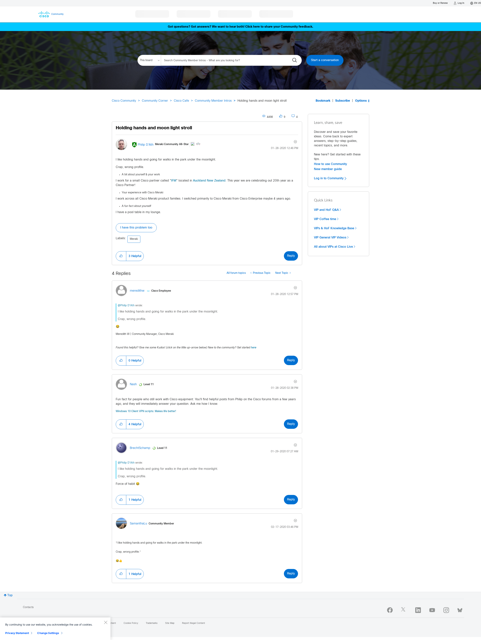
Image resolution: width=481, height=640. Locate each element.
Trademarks (151, 623)
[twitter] (404, 610)
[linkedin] (418, 610)
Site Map (169, 623)
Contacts (28, 607)
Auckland (199, 180)
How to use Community (330, 164)
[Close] (105, 622)
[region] (55, 628)
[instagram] (446, 610)
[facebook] (390, 610)
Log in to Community (329, 178)
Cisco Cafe (181, 100)
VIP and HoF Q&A (326, 210)
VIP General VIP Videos (330, 237)
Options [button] (361, 100)
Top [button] (10, 595)
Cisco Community (124, 100)
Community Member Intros (213, 100)
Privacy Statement (17, 633)
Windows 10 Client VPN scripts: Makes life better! (146, 411)
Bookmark (323, 100)
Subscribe (342, 100)
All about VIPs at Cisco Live (333, 247)
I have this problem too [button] (136, 227)
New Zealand (216, 180)
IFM (173, 180)
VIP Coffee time (325, 219)
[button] (121, 256)
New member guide (328, 169)
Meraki (134, 239)
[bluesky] (460, 609)
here (253, 347)
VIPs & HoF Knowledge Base (334, 228)
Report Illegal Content (193, 623)
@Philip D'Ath (126, 305)
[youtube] (432, 610)
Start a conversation (325, 60)
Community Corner (155, 100)
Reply (291, 255)
